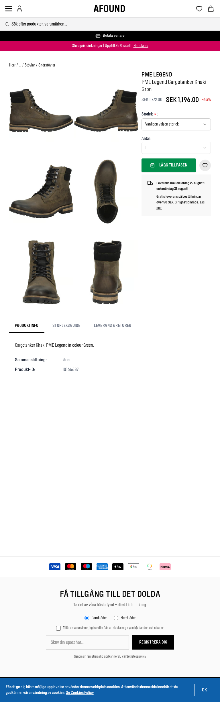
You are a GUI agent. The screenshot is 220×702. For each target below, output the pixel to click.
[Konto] (19, 8)
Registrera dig (153, 642)
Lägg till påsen (173, 165)
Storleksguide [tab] (66, 325)
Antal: (146, 138)
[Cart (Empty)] (211, 8)
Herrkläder (128, 617)
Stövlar (30, 65)
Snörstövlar (46, 65)
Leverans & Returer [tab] (112, 325)
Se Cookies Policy (80, 692)
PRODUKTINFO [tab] (27, 325)
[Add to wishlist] (205, 165)
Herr (12, 65)
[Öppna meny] (8, 8)
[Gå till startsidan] (109, 8)
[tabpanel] (110, 357)
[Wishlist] (199, 9)
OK (204, 690)
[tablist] (73, 326)
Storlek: (150, 114)
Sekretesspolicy (136, 656)
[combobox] (110, 23)
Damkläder (99, 617)
